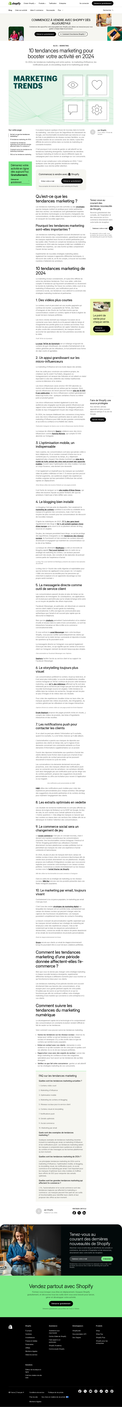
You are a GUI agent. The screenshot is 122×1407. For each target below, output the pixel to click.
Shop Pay (99, 1334)
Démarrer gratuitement (102, 3)
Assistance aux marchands (54, 1332)
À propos (28, 1331)
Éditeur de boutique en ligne (33, 1371)
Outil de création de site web (33, 1376)
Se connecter (84, 3)
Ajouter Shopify (98, 420)
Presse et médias (31, 1341)
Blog (10, 10)
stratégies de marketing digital (66, 907)
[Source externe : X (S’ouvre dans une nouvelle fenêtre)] (85, 1391)
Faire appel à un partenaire (54, 1341)
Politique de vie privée (55, 1392)
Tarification (53, 3)
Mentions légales (31, 1351)
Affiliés (27, 1348)
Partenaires (29, 1344)
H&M (38, 788)
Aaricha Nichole (58, 434)
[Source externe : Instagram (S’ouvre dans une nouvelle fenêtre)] (95, 1391)
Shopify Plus (100, 1337)
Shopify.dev (76, 1331)
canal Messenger (57, 632)
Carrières (28, 1334)
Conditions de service (36, 1392)
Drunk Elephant (42, 713)
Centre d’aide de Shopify (57, 1336)
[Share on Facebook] (74, 1213)
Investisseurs (30, 1337)
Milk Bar (46, 881)
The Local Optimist (56, 550)
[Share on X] (79, 1213)
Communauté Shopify (56, 1349)
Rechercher (107, 10)
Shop (98, 1331)
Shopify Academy (55, 1345)
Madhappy (60, 548)
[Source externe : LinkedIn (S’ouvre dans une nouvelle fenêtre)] (106, 1391)
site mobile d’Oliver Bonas (69, 490)
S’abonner (107, 1259)
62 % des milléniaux (57, 684)
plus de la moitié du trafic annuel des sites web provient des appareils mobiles (60, 461)
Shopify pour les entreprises (102, 1342)
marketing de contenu (45, 510)
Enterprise (62, 3)
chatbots (49, 620)
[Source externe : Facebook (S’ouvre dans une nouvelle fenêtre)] (79, 1391)
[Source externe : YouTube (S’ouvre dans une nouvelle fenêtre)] (90, 1391)
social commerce (45, 836)
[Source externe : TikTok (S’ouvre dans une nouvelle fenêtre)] (101, 1391)
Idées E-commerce (36, 10)
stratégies (80, 207)
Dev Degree (76, 1337)
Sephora (39, 658)
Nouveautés (50, 10)
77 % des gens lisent (70, 521)
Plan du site (33, 1397)
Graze (38, 942)
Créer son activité (21, 10)
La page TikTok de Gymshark (48, 344)
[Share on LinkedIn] (84, 1213)
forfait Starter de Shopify (58, 869)
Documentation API (79, 1334)
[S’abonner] (111, 228)
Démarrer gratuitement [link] (72, 181)
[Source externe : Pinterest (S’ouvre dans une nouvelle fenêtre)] (111, 1391)
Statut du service (31, 1355)
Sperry (58, 431)
